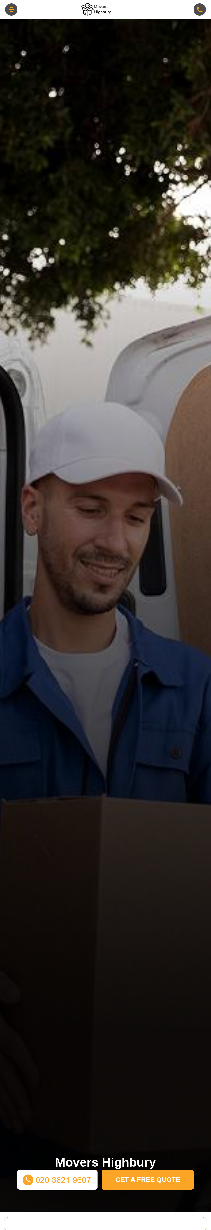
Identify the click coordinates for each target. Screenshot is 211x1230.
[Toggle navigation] (11, 9)
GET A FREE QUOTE (147, 1180)
